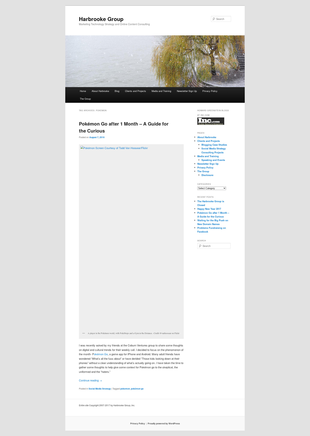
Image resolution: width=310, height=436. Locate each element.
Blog (117, 91)
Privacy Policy (209, 91)
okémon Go (101, 354)
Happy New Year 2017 (209, 208)
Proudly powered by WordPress (164, 423)
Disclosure (207, 175)
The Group (85, 98)
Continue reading (90, 380)
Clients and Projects (135, 91)
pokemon (125, 388)
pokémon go (137, 388)
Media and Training (161, 91)
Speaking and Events (213, 160)
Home (83, 91)
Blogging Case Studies (214, 144)
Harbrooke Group (101, 19)
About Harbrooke (100, 91)
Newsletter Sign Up (187, 91)
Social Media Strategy (100, 388)
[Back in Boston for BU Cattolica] (131, 238)
